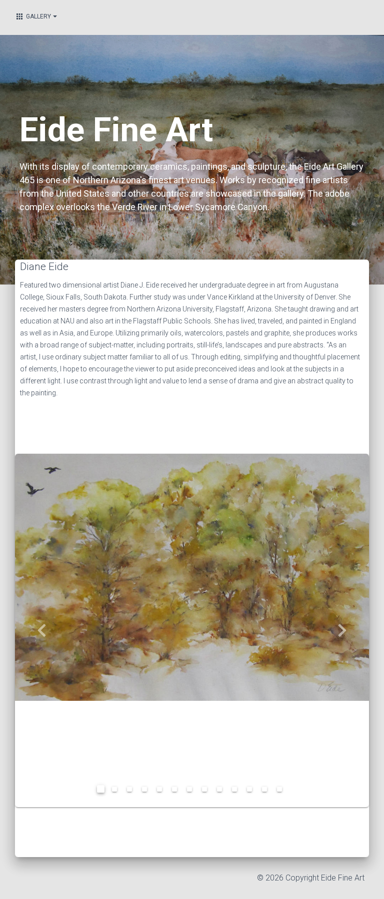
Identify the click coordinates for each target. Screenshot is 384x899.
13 (282, 792)
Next (342, 630)
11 (252, 792)
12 (267, 792)
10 (237, 792)
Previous (41, 630)
